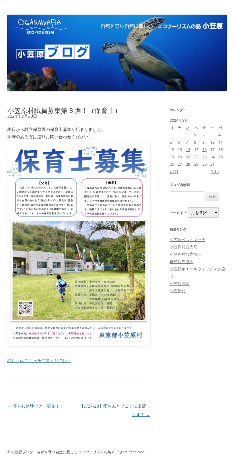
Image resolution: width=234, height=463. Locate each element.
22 (196, 157)
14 (188, 149)
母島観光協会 (181, 261)
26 (172, 164)
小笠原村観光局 (183, 247)
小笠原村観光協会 (185, 254)
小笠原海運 (180, 283)
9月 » (215, 171)
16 (204, 149)
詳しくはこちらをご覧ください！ (39, 360)
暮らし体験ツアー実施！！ (35, 406)
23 (204, 157)
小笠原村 (178, 290)
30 (204, 164)
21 (188, 157)
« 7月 (174, 171)
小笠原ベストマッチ (187, 239)
